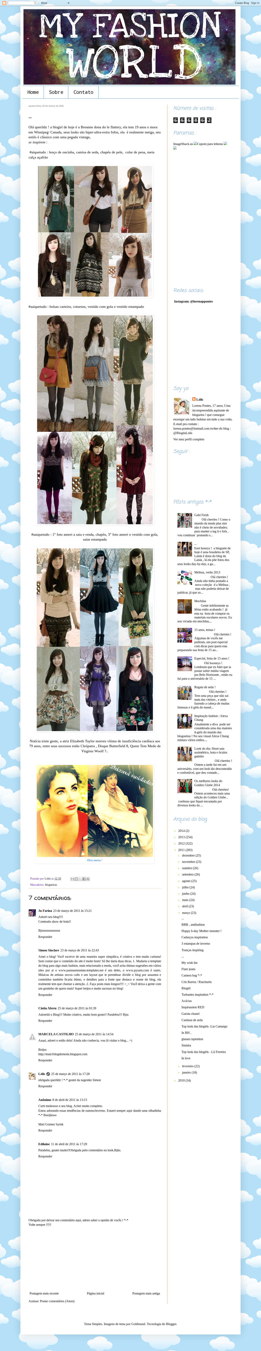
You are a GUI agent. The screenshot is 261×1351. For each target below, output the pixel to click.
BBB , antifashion (193, 924)
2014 (182, 830)
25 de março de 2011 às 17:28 (70, 1074)
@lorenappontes (201, 301)
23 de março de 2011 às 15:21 (72, 910)
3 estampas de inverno (195, 943)
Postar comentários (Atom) (57, 1301)
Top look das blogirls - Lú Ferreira (203, 1052)
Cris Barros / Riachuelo (196, 982)
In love (185, 1058)
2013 (182, 837)
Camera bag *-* (191, 975)
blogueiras (51, 884)
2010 (182, 1080)
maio (185, 900)
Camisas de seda (192, 1020)
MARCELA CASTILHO (56, 1034)
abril (185, 906)
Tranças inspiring (192, 950)
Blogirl (185, 988)
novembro (189, 861)
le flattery (114, 127)
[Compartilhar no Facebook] (84, 879)
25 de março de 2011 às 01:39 (77, 1008)
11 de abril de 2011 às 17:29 (69, 1144)
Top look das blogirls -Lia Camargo (204, 1026)
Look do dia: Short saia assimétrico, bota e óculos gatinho (210, 752)
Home (33, 92)
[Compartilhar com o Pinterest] (88, 879)
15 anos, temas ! (204, 630)
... (195, 543)
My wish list (189, 962)
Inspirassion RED (192, 1007)
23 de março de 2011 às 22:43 (79, 950)
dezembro (189, 855)
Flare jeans (188, 969)
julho (185, 887)
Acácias (186, 1001)
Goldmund (138, 1324)
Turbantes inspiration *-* (197, 994)
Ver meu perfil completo (188, 439)
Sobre (56, 92)
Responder (45, 937)
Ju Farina (45, 910)
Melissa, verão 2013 (207, 572)
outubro (187, 868)
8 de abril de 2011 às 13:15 (69, 1100)
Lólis (41, 1074)
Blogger (171, 1324)
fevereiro (188, 1066)
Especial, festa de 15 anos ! (211, 658)
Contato (83, 92)
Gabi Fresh (201, 515)
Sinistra (186, 1045)
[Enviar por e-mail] (72, 879)
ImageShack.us (183, 144)
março (186, 912)
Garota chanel (190, 1013)
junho (186, 893)
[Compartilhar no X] (80, 879)
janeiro (187, 1072)
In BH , (186, 1032)
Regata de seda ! (205, 687)
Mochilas (200, 601)
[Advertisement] (94, 1259)
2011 (182, 850)
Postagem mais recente (44, 1293)
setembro (188, 874)
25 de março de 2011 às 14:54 (94, 1034)
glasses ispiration (192, 1039)
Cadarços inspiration (194, 937)
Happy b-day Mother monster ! (201, 931)
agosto (186, 881)
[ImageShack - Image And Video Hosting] (225, 144)
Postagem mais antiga (146, 1293)
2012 (182, 843)
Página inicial (95, 1293)
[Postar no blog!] (76, 879)
